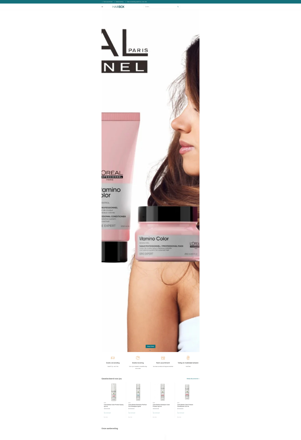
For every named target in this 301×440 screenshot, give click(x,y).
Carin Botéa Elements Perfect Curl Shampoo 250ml (137, 405)
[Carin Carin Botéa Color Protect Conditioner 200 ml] (187, 392)
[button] (150, 350)
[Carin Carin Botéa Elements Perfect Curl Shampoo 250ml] (138, 392)
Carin (105, 402)
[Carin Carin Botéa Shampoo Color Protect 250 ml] (163, 392)
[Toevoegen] (122, 416)
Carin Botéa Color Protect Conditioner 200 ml (185, 405)
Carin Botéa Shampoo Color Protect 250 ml (161, 405)
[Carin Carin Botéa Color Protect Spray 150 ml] (114, 392)
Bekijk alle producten (192, 378)
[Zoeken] (178, 6)
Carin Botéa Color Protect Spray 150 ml (114, 405)
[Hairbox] (118, 7)
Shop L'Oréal (150, 346)
